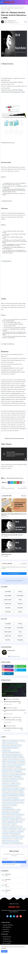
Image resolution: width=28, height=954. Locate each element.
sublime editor (19, 821)
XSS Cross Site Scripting (16, 843)
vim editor (5, 831)
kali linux (10, 790)
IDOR (13, 783)
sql (20, 819)
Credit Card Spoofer (11, 762)
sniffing (12, 819)
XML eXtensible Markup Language (10, 841)
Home (2, 7)
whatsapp (21, 666)
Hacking (10, 776)
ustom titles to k (14, 329)
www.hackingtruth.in (15, 393)
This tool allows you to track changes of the (14, 189)
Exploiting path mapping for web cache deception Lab (14, 711)
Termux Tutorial (6, 826)
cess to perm (17, 247)
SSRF (4, 821)
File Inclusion (6, 774)
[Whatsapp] (15, 482)
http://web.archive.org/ (8, 142)
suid (12, 824)
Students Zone (8, 603)
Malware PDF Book (12, 795)
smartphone (18, 817)
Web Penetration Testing (17, 836)
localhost (21, 793)
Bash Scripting (6, 745)
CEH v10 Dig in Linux (6, 554)
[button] (26, 2)
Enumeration (5, 771)
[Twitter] (12, 482)
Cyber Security (21, 764)
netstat (8, 798)
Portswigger (14, 805)
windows (10, 838)
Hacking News (13, 778)
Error (11, 771)
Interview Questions (7, 788)
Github (12, 774)
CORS (4, 762)
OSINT (22, 800)
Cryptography (21, 762)
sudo (9, 824)
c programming (6, 750)
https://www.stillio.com (9, 344)
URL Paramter (13, 829)
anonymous (21, 740)
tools (17, 826)
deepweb (4, 769)
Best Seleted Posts (7, 927)
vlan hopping (20, 831)
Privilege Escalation (7, 807)
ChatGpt (15, 757)
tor (21, 826)
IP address (22, 788)
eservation (10, 244)
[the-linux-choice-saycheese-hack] (14, 690)
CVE (15, 764)
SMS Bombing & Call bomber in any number (13, 728)
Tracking (20, 591)
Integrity (18, 783)
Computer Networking (14, 759)
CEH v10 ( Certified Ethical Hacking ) (11, 752)
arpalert (4, 743)
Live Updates (8, 591)
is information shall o (7, 368)
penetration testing (19, 802)
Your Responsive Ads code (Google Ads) (14, 580)
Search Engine (20, 814)
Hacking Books (17, 776)
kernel (15, 790)
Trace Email (5, 829)
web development (6, 836)
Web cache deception (15, 833)
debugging (18, 766)
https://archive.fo (8, 201)
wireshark (16, 838)
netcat (4, 798)
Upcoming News (8, 599)
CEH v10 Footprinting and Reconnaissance (14, 7)
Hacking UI (20, 778)
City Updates (20, 607)
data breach (11, 766)
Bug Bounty (15, 747)
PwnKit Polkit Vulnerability (9, 809)
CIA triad (21, 757)
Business (20, 611)
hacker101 (23, 774)
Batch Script (14, 745)
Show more (23, 495)
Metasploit (21, 795)
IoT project (15, 788)
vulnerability (5, 833)
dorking (10, 769)
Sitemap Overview (7, 936)
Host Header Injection (7, 781)
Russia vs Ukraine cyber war (9, 814)
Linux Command (13, 793)
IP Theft (4, 790)
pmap (4, 805)
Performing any (14, 372)
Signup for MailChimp (8, 925)
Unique (20, 599)
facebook (9, 666)
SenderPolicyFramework (8, 817)
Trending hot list (6, 939)
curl (11, 764)
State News (7, 607)
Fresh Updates (20, 595)
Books (19, 745)
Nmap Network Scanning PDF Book (11, 800)
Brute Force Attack (7, 747)
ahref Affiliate (6, 931)
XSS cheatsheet (6, 843)
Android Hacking (13, 740)
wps (21, 838)
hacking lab (5, 778)
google (17, 774)
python (18, 809)
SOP (17, 819)
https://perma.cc (7, 261)
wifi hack (4, 838)
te (15, 824)
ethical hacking (18, 771)
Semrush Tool (6, 929)
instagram (8, 669)
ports (8, 805)
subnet (4, 824)
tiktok (13, 826)
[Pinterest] (18, 482)
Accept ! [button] (4, 951)
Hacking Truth (11, 650)
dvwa (15, 769)
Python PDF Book (7, 812)
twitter (21, 669)
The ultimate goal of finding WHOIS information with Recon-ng (13, 514)
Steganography (10, 821)
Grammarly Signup (7, 941)
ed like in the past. (8, 90)
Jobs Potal (20, 603)
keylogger (21, 790)
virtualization (12, 831)
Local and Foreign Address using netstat (12, 719)
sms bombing (6, 819)
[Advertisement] (14, 155)
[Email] (21, 482)
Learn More (3, 948)
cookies (22, 759)
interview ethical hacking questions (10, 786)
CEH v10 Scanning (7, 757)
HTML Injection (6, 783)
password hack (9, 802)
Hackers (4, 776)
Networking (15, 798)
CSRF (4, 764)
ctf (7, 764)
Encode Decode (21, 769)
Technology (8, 611)
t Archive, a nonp (16, 82)
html (15, 781)
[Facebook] (9, 482)
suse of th (22, 399)
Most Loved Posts (7, 943)
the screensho (13, 324)
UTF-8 (19, 829)
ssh (23, 819)
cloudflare (5, 759)
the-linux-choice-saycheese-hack (12, 701)
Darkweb (5, 766)
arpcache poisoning (12, 743)
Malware (4, 795)
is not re (14, 360)
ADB (4, 740)
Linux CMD (5, 793)
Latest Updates (7, 595)
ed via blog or (16, 237)
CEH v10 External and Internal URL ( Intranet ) (12, 534)
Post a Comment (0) (14, 573)
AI (7, 740)
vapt (24, 829)
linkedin (9, 673)
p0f (3, 802)
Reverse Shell (15, 812)
